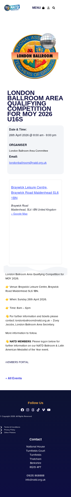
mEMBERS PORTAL (17, 362)
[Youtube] (48, 409)
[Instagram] (27, 409)
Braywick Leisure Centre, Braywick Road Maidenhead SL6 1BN (35, 192)
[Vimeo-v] (43, 409)
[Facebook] (22, 409)
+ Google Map (19, 213)
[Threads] (33, 409)
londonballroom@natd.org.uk (28, 163)
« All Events (13, 378)
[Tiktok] (38, 409)
